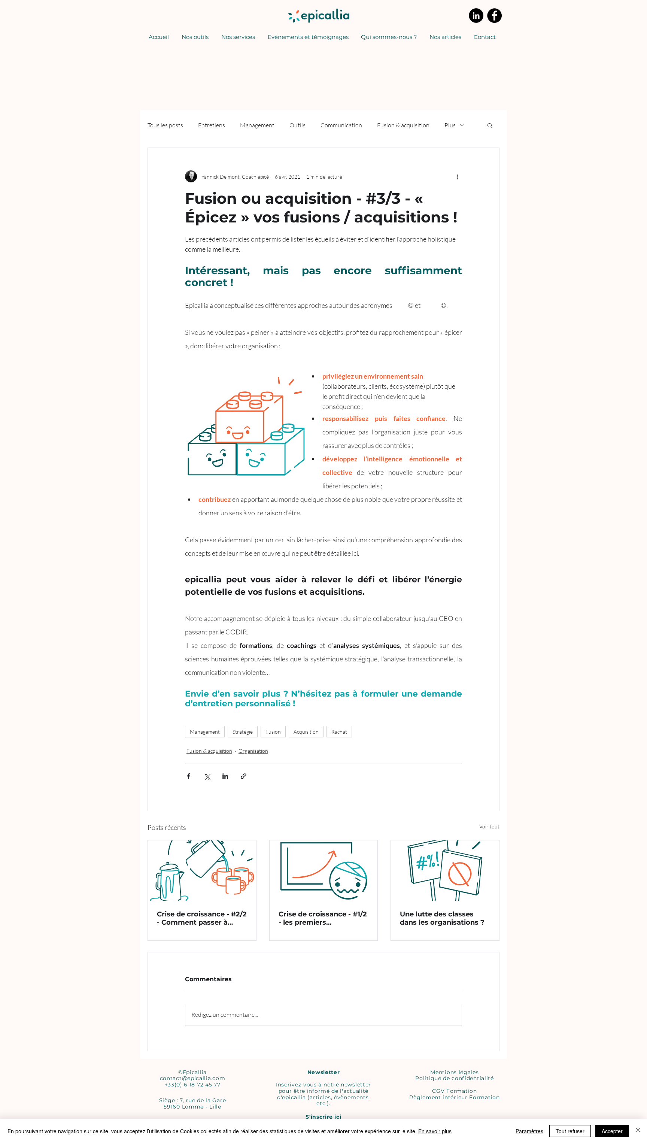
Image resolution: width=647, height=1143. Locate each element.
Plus (450, 125)
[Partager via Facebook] (188, 776)
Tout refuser (570, 1131)
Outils (297, 125)
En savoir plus (435, 1131)
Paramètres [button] (529, 1131)
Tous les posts (165, 125)
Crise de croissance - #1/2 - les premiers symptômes (323, 918)
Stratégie (243, 731)
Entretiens (211, 125)
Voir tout (489, 826)
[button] (238, 37)
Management (257, 125)
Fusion (273, 731)
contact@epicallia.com (192, 1078)
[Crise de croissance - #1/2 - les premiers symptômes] (324, 870)
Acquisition (306, 731)
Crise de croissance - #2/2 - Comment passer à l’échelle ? (202, 918)
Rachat (339, 731)
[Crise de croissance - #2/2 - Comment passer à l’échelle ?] (202, 870)
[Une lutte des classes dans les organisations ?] (445, 870)
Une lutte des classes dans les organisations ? (442, 918)
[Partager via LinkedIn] (225, 776)
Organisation (253, 751)
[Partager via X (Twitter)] (206, 776)
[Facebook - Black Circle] (494, 15)
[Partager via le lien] (243, 776)
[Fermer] (638, 1131)
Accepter (612, 1131)
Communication (341, 125)
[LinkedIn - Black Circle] (476, 15)
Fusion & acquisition (403, 125)
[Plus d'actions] (457, 176)
